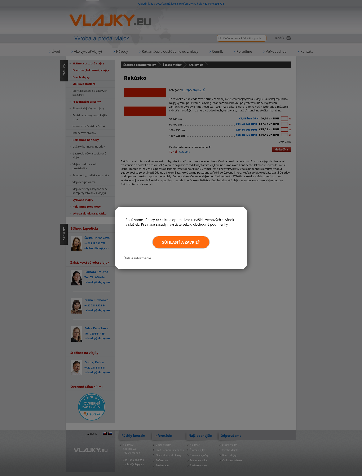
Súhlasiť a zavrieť (181, 242)
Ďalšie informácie (137, 258)
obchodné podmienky (210, 224)
